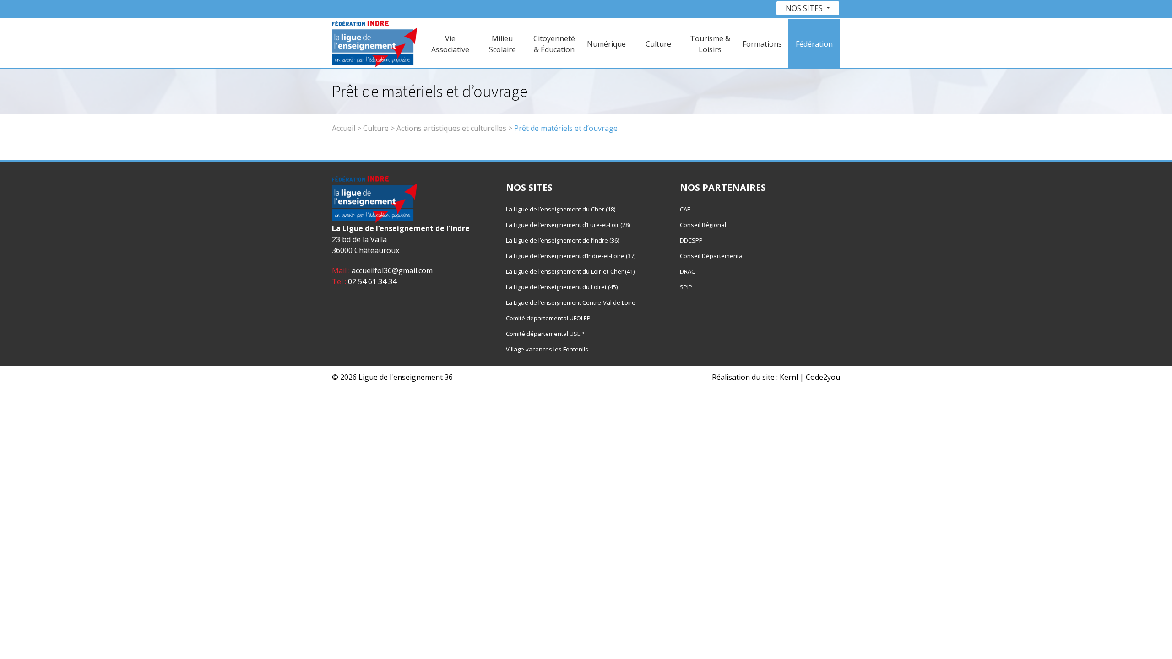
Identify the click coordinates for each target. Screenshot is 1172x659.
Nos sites (805, 8)
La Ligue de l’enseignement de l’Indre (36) (562, 240)
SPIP (686, 287)
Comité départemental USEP (545, 334)
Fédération (814, 44)
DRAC (687, 271)
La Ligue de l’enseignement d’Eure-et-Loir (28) (568, 225)
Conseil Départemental (712, 256)
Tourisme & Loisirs (710, 43)
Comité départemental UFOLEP (548, 318)
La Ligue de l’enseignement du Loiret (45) (562, 287)
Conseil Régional (703, 225)
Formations (762, 44)
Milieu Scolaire (502, 43)
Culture (658, 44)
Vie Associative (450, 43)
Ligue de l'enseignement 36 (405, 377)
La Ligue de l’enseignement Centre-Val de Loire (570, 302)
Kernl (789, 377)
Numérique (606, 44)
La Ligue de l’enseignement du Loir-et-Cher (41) (570, 271)
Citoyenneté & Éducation (554, 43)
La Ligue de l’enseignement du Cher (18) (560, 209)
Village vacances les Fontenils (547, 349)
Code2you (823, 377)
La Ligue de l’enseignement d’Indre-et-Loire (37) (570, 256)
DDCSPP (691, 240)
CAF (685, 209)
